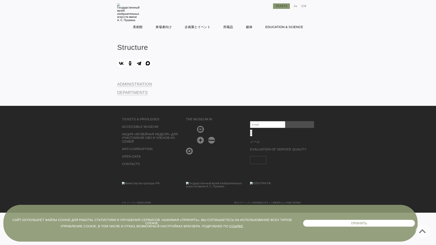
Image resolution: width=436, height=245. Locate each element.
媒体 (249, 27)
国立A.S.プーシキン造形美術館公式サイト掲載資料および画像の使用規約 (267, 202)
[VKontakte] (200, 129)
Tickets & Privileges (140, 119)
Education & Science (284, 27)
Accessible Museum (140, 126)
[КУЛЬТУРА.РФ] (282, 183)
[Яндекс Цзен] (200, 140)
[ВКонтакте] (121, 63)
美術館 (138, 27)
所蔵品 (228, 27)
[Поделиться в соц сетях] (314, 6)
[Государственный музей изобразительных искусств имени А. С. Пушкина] (128, 20)
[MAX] (148, 63)
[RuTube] (211, 140)
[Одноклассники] (130, 63)
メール (255, 142)
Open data (131, 156)
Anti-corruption (137, 149)
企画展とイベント (198, 27)
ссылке (236, 226)
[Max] (189, 151)
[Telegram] (139, 63)
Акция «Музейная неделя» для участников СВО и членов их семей (150, 137)
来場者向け (163, 27)
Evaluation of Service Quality (278, 149)
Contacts (131, 164)
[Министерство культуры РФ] (154, 186)
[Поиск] (267, 6)
